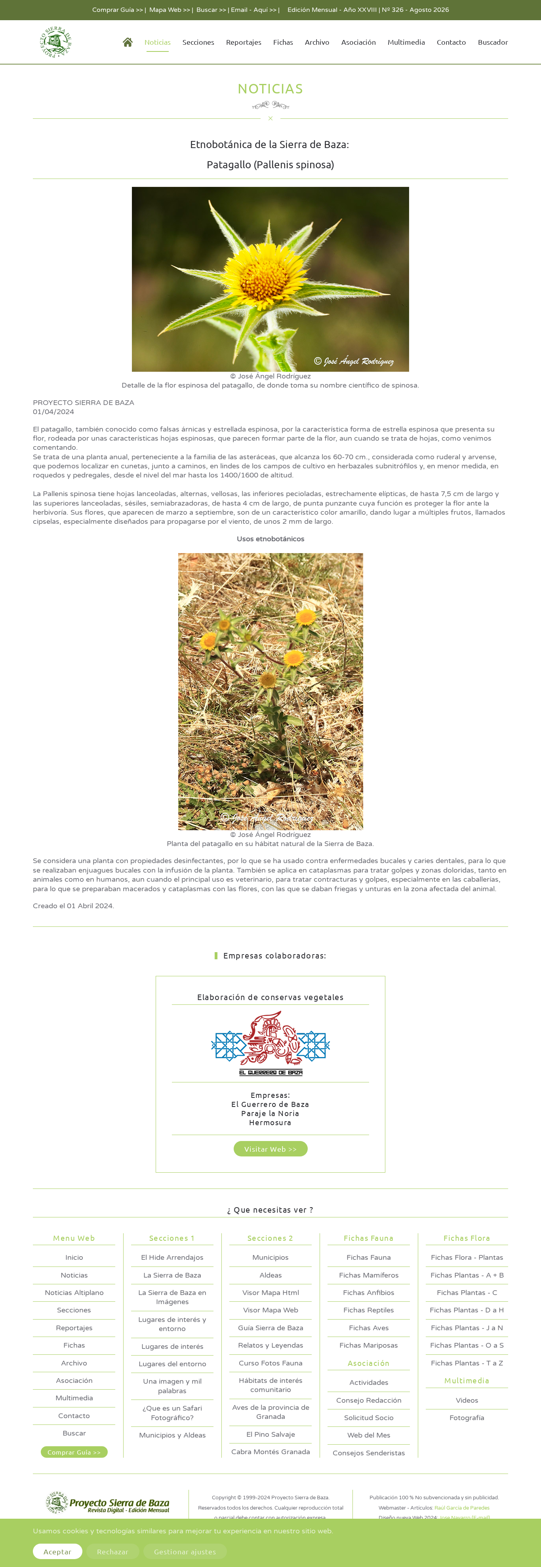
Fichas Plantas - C (467, 1292)
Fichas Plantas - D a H (467, 1310)
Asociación (74, 1380)
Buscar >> (211, 10)
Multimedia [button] (406, 42)
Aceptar (58, 1551)
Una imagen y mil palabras (172, 1386)
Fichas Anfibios (368, 1292)
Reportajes (243, 42)
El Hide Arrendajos (172, 1257)
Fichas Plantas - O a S (467, 1345)
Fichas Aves (369, 1328)
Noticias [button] (158, 42)
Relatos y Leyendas (270, 1345)
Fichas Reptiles (368, 1310)
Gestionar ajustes (185, 1551)
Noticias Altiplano (74, 1292)
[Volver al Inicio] (54, 42)
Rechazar (113, 1551)
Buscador (493, 42)
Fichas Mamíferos (369, 1275)
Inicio (74, 1257)
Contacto (451, 42)
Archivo (317, 42)
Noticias (74, 1275)
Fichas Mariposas (368, 1345)
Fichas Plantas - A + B (467, 1275)
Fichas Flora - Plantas (467, 1257)
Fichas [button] (283, 42)
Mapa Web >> (169, 10)
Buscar (74, 1433)
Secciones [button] (198, 42)
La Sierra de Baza (172, 1275)
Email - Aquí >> (253, 10)
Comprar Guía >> (117, 10)
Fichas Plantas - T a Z (467, 1363)
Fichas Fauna (369, 1257)
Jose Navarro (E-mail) (464, 1518)
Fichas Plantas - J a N (467, 1328)
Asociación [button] (358, 42)
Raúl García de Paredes (462, 1508)
